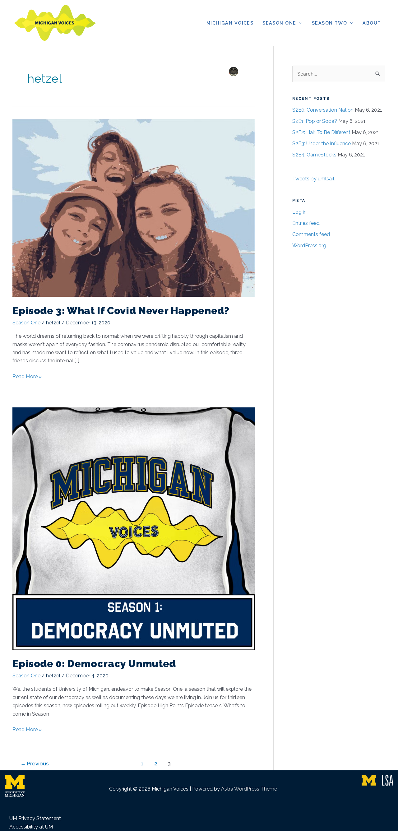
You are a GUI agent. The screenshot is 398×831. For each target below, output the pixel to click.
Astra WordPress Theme (249, 789)
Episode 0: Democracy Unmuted (94, 663)
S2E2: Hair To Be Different (321, 132)
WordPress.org (309, 245)
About (372, 23)
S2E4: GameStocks (314, 155)
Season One (279, 23)
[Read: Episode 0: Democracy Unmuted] (133, 528)
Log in (299, 212)
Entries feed (306, 223)
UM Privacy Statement (35, 818)
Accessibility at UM (31, 827)
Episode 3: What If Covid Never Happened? (120, 310)
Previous (35, 763)
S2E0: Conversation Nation (323, 110)
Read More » (27, 377)
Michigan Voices (230, 23)
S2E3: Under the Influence (321, 143)
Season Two (329, 23)
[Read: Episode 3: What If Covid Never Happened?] (133, 207)
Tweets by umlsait (313, 179)
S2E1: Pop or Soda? (314, 121)
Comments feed (311, 234)
